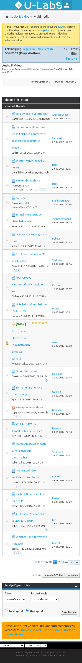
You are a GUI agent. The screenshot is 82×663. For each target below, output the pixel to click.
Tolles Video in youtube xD (32, 113)
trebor (15, 316)
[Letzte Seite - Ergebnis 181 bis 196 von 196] (77, 562)
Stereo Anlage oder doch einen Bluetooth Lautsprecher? (29, 450)
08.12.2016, (62, 414)
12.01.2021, (62, 204)
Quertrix (16, 376)
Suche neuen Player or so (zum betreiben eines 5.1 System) (21, 345)
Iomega (16, 363)
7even (15, 226)
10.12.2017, (62, 242)
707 (14, 436)
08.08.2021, (62, 187)
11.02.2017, (62, 378)
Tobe (14, 462)
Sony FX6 (21, 198)
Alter (8, 593)
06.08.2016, (62, 480)
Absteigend (36, 611)
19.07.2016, (62, 523)
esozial (15, 549)
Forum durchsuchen (64, 82)
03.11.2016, (62, 432)
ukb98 (15, 526)
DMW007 (11, 53)
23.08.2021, (62, 169)
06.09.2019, (62, 222)
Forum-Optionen (39, 82)
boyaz (15, 482)
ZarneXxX (17, 266)
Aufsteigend (15, 611)
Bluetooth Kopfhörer (28, 180)
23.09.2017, (62, 264)
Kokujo (15, 246)
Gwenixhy (17, 172)
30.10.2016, (62, 455)
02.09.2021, (62, 142)
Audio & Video (19, 17)
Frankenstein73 (20, 185)
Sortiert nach (39, 593)
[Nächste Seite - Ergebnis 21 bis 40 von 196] (71, 562)
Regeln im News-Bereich (38, 49)
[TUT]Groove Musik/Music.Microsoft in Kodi (27, 284)
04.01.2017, (62, 396)
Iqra (14, 399)
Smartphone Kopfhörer (30, 407)
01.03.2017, (62, 346)
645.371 (71, 59)
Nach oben (72, 575)
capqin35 (17, 412)
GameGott (17, 119)
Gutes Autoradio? (26, 371)
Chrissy (15, 296)
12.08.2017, (62, 289)
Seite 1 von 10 (43, 562)
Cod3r (15, 153)
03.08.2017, (62, 312)
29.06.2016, (62, 547)
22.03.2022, (62, 118)
